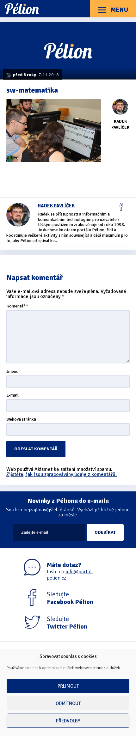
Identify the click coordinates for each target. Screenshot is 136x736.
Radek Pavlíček (56, 206)
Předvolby (68, 721)
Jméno (12, 371)
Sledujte (70, 598)
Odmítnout (68, 703)
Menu (118, 10)
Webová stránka (21, 419)
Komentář (17, 306)
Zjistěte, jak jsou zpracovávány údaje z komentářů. (61, 474)
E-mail (12, 395)
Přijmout (68, 686)
